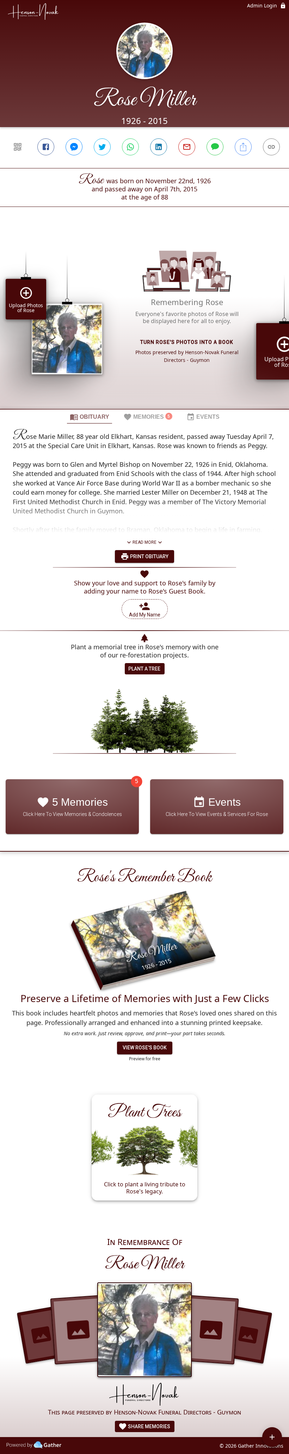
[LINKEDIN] (158, 146)
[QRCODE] (17, 146)
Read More (144, 542)
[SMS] (215, 146)
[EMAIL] (186, 146)
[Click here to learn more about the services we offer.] (144, 1395)
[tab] (89, 417)
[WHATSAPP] (130, 146)
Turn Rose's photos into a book (186, 342)
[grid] (144, 320)
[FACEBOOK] (45, 146)
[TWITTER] (102, 146)
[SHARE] (243, 146)
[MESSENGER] (74, 146)
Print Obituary (148, 556)
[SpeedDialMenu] (272, 1437)
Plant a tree (144, 669)
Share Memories (148, 1426)
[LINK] (271, 146)
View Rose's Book (145, 1047)
